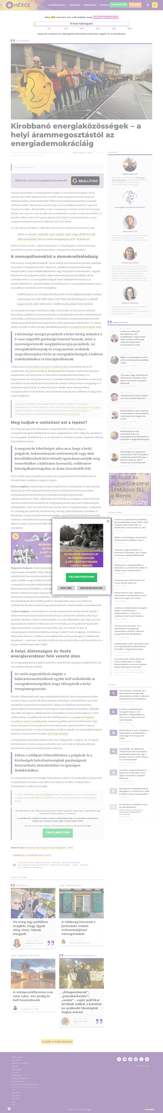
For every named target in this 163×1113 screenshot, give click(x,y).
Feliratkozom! (81, 576)
